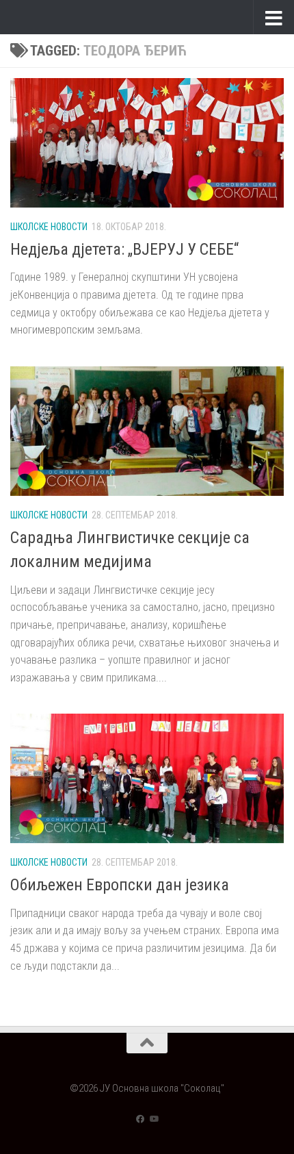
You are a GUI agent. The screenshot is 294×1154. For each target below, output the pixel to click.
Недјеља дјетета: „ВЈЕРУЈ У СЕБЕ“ (124, 249)
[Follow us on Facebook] (140, 1119)
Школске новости (49, 226)
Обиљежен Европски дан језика (119, 884)
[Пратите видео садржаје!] (154, 1119)
